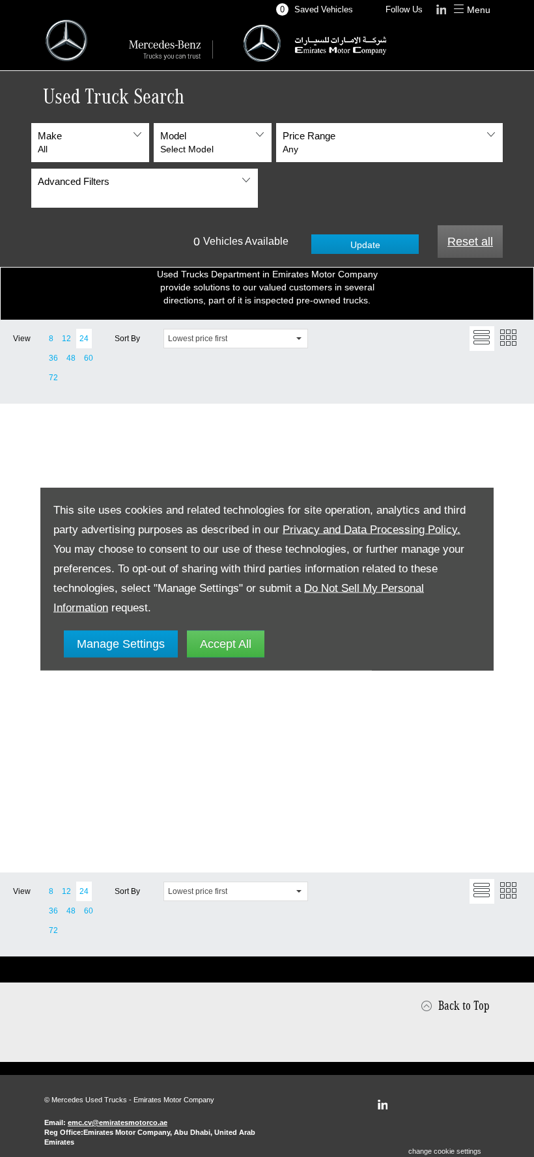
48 (71, 358)
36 (53, 358)
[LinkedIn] (382, 1105)
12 (66, 338)
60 (88, 358)
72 (53, 377)
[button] (90, 142)
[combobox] (235, 338)
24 (84, 338)
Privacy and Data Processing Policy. (371, 529)
